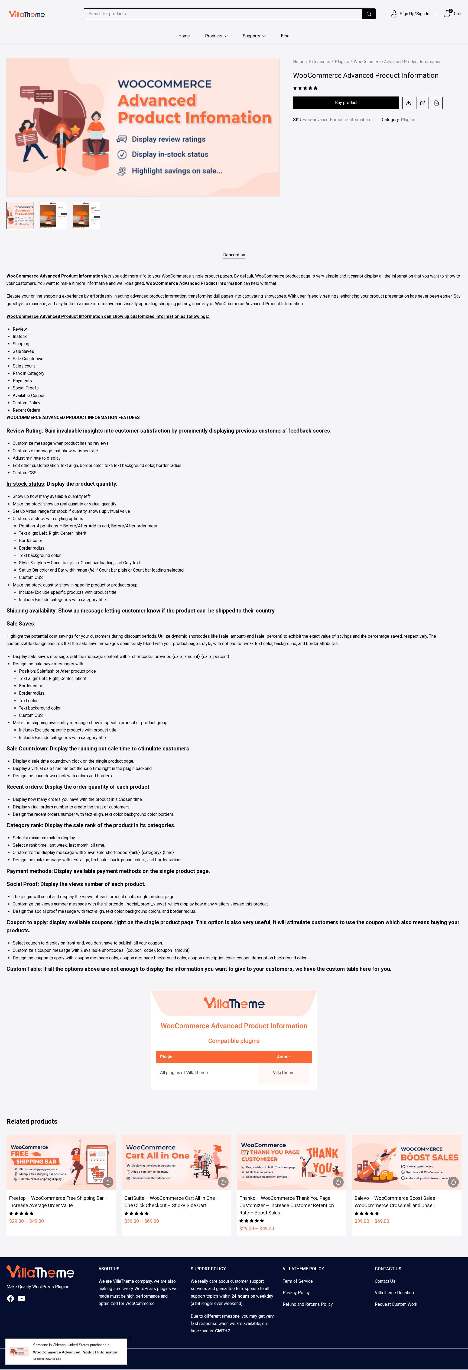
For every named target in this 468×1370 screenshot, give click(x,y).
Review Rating (24, 430)
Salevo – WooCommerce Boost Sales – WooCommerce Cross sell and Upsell (397, 1201)
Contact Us (385, 1281)
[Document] (437, 103)
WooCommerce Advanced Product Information (76, 1352)
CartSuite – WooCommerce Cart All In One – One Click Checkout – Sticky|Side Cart (171, 1201)
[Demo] (422, 103)
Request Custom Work (396, 1304)
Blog (285, 35)
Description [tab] (234, 254)
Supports (251, 35)
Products (213, 35)
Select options (108, 1182)
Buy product (346, 102)
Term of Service (298, 1281)
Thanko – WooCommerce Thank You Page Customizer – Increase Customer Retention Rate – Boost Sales (286, 1205)
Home (184, 35)
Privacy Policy (296, 1292)
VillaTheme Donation (394, 1292)
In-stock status (25, 484)
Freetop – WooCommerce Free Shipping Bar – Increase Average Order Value (58, 1201)
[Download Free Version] (408, 103)
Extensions (319, 61)
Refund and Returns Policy (308, 1304)
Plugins (342, 61)
